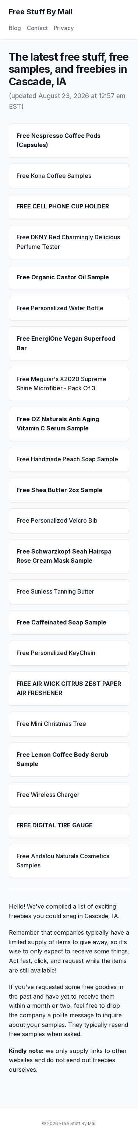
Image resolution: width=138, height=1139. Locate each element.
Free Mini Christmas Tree (51, 723)
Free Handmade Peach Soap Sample (67, 459)
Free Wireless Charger (48, 794)
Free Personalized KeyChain (56, 652)
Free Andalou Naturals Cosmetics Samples (63, 860)
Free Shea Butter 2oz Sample (59, 490)
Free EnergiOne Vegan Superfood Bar (66, 343)
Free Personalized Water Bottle (60, 308)
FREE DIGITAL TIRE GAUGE (55, 825)
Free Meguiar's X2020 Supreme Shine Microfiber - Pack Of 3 (61, 383)
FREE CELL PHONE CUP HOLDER (63, 206)
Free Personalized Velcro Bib (57, 520)
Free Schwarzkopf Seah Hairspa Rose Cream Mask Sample (64, 556)
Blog (15, 28)
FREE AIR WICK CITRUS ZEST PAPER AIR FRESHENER (69, 688)
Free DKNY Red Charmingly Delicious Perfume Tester (68, 241)
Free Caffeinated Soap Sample (61, 622)
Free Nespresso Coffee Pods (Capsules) (58, 140)
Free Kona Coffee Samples (54, 175)
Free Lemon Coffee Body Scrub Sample (62, 759)
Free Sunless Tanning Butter (55, 591)
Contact (37, 28)
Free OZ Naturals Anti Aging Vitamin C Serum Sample (58, 423)
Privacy (64, 28)
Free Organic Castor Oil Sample (63, 277)
